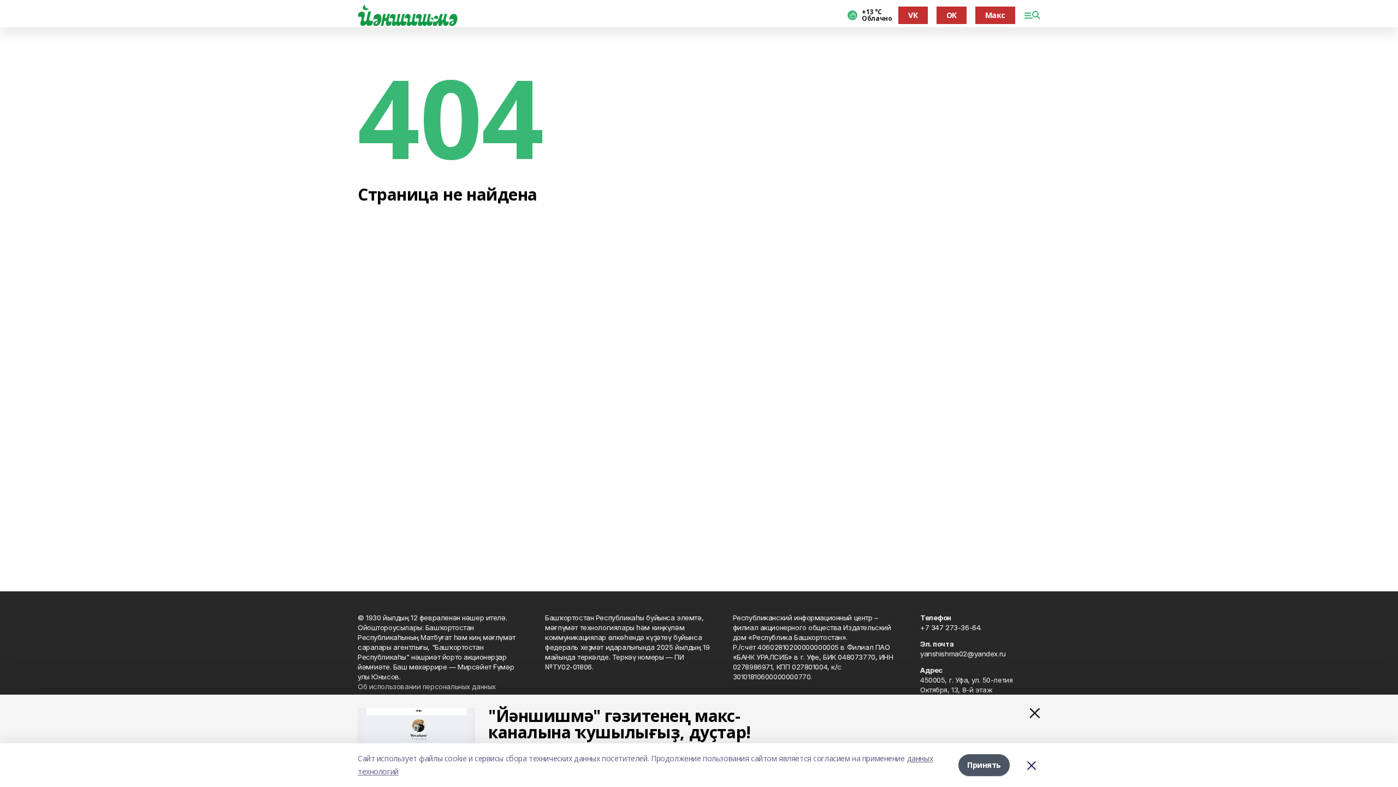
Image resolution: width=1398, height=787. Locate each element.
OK (951, 15)
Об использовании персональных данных (427, 686)
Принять (984, 765)
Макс (995, 15)
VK (912, 15)
